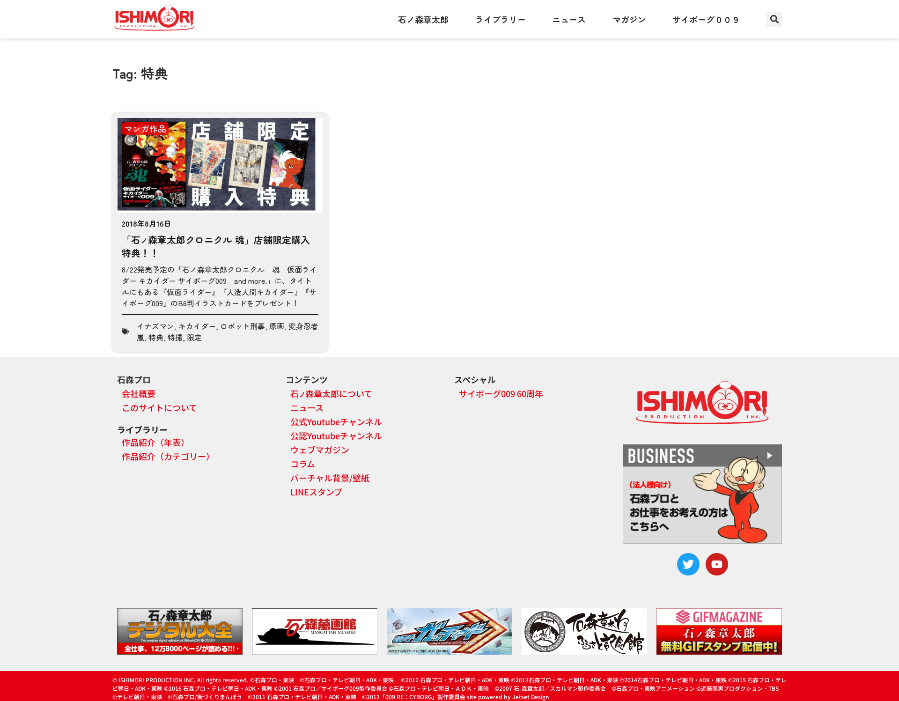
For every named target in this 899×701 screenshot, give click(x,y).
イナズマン (155, 326)
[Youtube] (717, 564)
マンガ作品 (145, 128)
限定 (194, 337)
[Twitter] (688, 564)
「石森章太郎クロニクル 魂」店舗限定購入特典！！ (216, 246)
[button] (774, 19)
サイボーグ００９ (706, 19)
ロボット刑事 (242, 326)
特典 (155, 337)
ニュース (569, 19)
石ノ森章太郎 (423, 19)
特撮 (175, 337)
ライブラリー (500, 19)
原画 (276, 326)
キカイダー (197, 326)
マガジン (629, 19)
